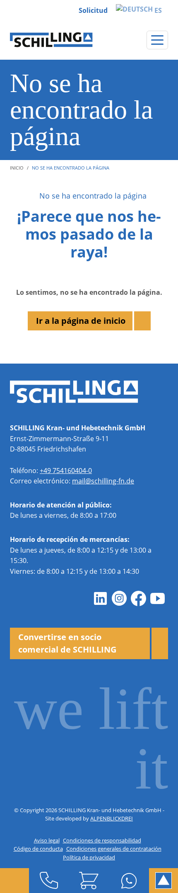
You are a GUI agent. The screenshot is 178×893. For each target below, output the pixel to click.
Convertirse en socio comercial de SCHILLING (67, 643)
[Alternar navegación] (157, 40)
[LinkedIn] (100, 598)
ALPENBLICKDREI (111, 818)
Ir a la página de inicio (80, 320)
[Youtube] (157, 598)
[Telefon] (49, 880)
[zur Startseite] (51, 40)
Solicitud (93, 10)
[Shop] (89, 880)
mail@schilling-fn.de (103, 480)
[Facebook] (138, 598)
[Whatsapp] (129, 880)
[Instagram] (119, 598)
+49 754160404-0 (66, 470)
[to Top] (163, 880)
